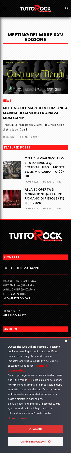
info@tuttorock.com (16, 298)
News (7, 100)
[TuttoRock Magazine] (35, 8)
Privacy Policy (12, 311)
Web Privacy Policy (14, 315)
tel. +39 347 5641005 (14, 294)
